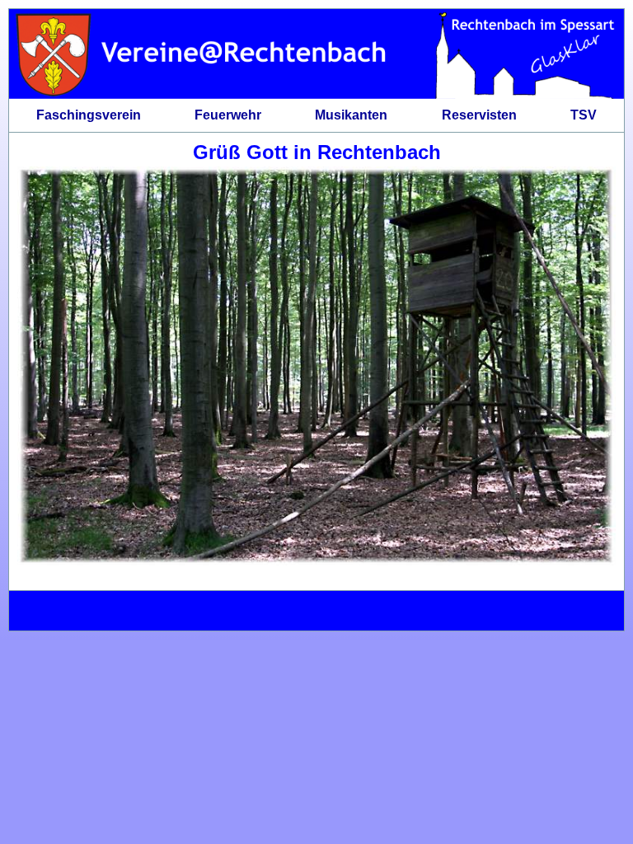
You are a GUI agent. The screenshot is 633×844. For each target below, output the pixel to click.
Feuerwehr (228, 115)
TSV (583, 115)
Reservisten (479, 115)
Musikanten (351, 115)
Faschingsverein (88, 115)
